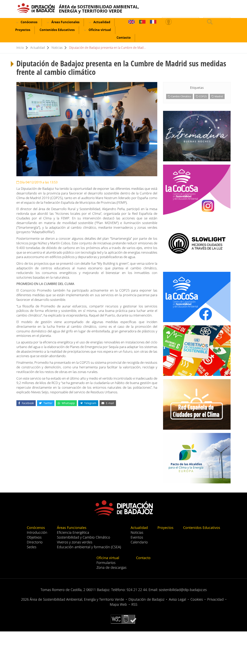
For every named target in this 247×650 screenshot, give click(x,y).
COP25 (202, 96)
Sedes (31, 547)
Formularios (105, 562)
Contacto (124, 37)
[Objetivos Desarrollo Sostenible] (197, 350)
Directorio (35, 542)
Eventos (137, 537)
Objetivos (34, 537)
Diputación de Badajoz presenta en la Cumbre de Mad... (107, 47)
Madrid (218, 96)
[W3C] (123, 619)
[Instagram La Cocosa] (197, 190)
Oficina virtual (99, 30)
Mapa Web (118, 604)
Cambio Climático (180, 96)
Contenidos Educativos (57, 30)
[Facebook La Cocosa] (197, 297)
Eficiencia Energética (73, 532)
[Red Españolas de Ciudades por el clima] (197, 404)
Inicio (20, 47)
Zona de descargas (111, 567)
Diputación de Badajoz (146, 599)
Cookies (196, 599)
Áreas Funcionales (65, 22)
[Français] (153, 22)
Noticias (57, 47)
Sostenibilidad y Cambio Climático (83, 537)
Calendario (139, 542)
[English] (131, 22)
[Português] (142, 22)
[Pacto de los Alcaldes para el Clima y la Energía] (197, 458)
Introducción (37, 532)
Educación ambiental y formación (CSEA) (89, 547)
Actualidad (101, 22)
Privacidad (215, 599)
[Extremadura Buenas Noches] (197, 136)
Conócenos (28, 22)
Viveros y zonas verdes (74, 542)
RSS (134, 604)
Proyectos (22, 30)
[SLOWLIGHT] (197, 243)
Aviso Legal (177, 599)
